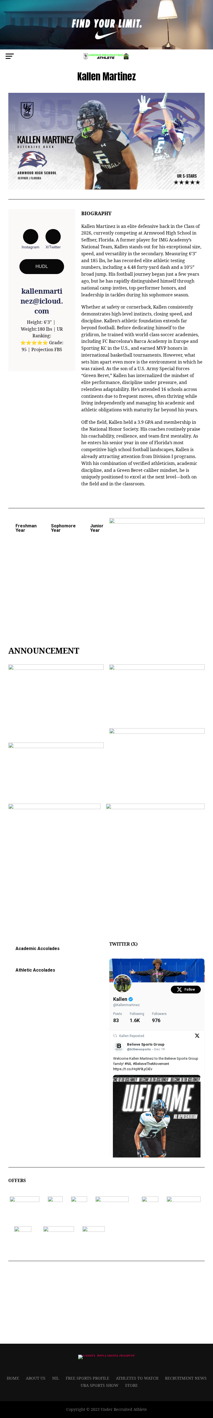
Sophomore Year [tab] (63, 528)
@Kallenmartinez (126, 1005)
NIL (55, 1378)
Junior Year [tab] (96, 528)
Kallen (120, 999)
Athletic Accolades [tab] (35, 970)
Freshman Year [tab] (26, 528)
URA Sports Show (99, 1385)
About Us (35, 1378)
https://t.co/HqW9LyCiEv (132, 1069)
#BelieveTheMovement (151, 1064)
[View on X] (197, 1036)
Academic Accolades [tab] (38, 948)
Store (131, 1385)
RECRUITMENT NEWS (186, 1378)
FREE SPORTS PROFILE (87, 1378)
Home (13, 1378)
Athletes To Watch (137, 1378)
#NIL (128, 1064)
